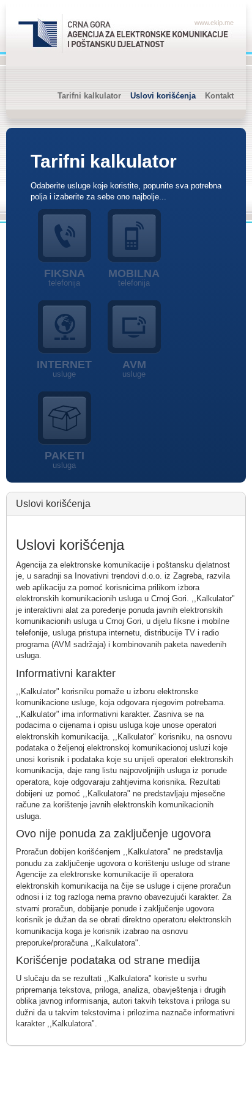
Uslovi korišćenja (163, 95)
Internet (64, 368)
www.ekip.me (214, 22)
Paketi (64, 460)
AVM (134, 368)
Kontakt (219, 95)
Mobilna (134, 277)
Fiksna (64, 277)
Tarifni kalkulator (89, 95)
